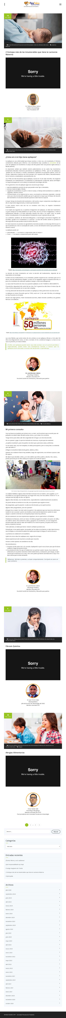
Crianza (10, 150)
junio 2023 (9, 937)
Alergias (20, 747)
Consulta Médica (46, 423)
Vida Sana (46, 45)
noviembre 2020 (10, 999)
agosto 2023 (9, 929)
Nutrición (16, 45)
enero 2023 (9, 952)
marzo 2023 (9, 949)
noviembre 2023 (10, 921)
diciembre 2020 (10, 995)
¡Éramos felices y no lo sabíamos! (15, 860)
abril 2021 (8, 984)
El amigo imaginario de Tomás (14, 868)
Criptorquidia (9, 876)
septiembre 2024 (11, 894)
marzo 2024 (9, 906)
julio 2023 (8, 933)
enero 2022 (9, 972)
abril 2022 (8, 964)
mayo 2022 (9, 960)
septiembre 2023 (11, 925)
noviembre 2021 (10, 976)
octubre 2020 (9, 1003)
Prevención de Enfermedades (25, 45)
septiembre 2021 (11, 980)
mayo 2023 (9, 941)
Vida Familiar (30, 423)
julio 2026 (8, 890)
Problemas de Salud (38, 150)
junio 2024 (9, 898)
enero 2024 (9, 913)
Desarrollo (10, 45)
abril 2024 (8, 902)
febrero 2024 (9, 909)
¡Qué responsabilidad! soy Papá (15, 864)
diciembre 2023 (10, 917)
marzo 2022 (9, 968)
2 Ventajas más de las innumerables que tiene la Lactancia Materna (25, 872)
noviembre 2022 (10, 956)
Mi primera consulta (14, 429)
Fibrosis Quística (13, 646)
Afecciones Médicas (13, 639)
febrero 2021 (9, 988)
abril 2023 (8, 945)
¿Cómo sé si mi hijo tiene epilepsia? (21, 157)
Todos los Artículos (38, 45)
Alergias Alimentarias (15, 752)
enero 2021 (9, 991)
